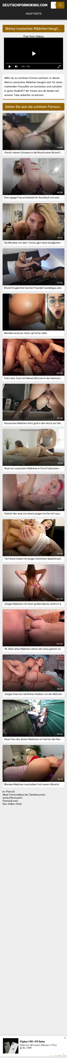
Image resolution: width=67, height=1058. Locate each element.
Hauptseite (34, 13)
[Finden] (60, 5)
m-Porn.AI (9, 791)
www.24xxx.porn (12, 797)
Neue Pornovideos (13, 794)
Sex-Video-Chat (12, 803)
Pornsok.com (10, 800)
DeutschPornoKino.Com (25, 5)
